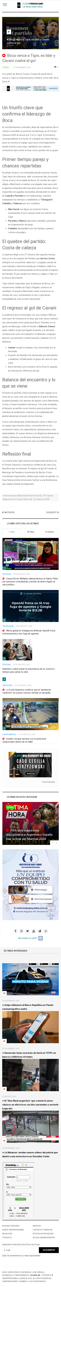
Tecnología (8, 626)
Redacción (7, 1234)
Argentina (7, 685)
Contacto (7, 1238)
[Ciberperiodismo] (30, 5)
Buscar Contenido (11, 1226)
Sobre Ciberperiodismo (13, 1230)
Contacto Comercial (43, 1230)
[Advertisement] (30, 1325)
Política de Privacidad (43, 1234)
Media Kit (37, 1226)
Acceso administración (44, 1238)
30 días (30, 531)
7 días (12, 531)
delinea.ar (35, 1275)
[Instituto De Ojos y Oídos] (30, 884)
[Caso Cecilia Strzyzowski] (30, 765)
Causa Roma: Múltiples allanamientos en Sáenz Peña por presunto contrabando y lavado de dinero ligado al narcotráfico (30, 581)
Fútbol (10, 807)
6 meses (49, 531)
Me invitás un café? (28, 938)
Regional (7, 574)
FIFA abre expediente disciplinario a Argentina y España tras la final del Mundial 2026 (29, 835)
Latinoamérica (9, 734)
